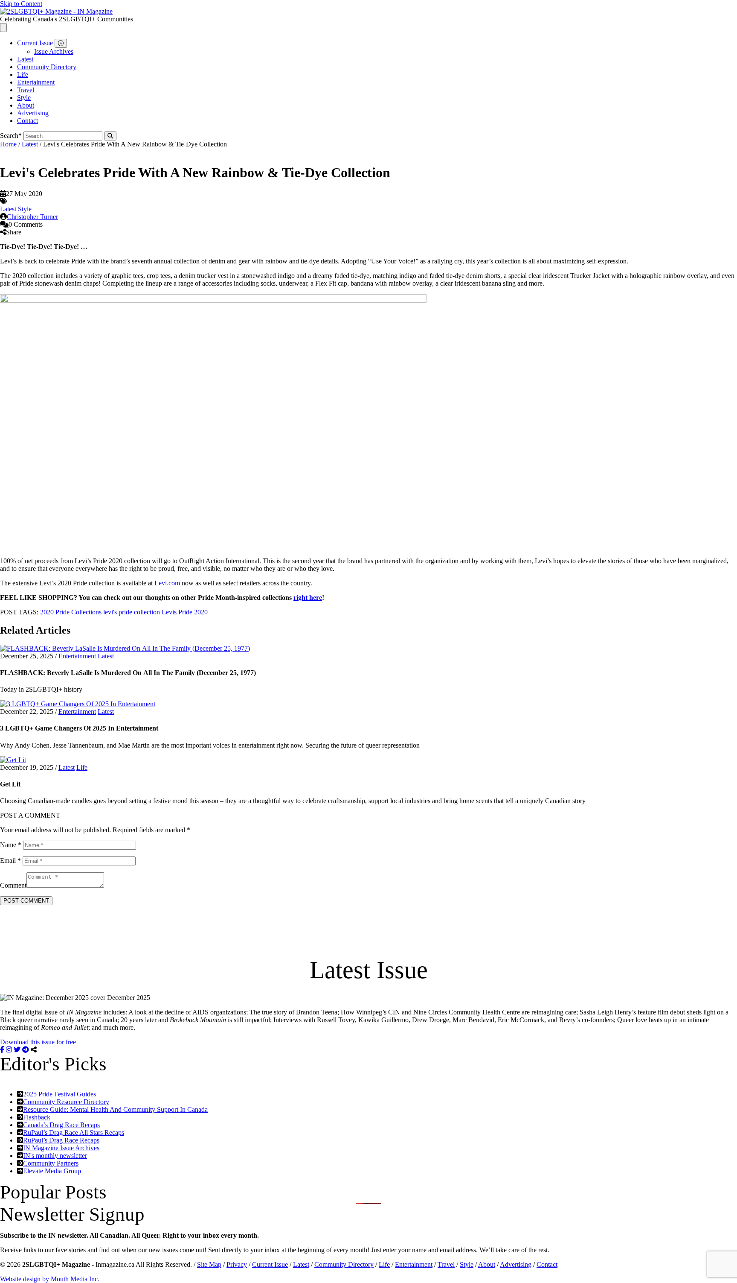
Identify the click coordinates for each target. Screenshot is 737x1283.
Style (24, 97)
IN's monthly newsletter (55, 1155)
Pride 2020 (193, 612)
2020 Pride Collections (71, 612)
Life (22, 74)
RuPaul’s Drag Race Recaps (61, 1140)
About (25, 105)
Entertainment (36, 82)
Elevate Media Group (52, 1171)
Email (10, 860)
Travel (25, 90)
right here (307, 597)
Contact (27, 120)
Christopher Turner (32, 216)
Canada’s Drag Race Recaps (61, 1124)
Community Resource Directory (66, 1101)
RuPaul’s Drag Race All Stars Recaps (73, 1132)
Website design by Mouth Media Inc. (49, 1279)
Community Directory (46, 66)
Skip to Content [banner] (21, 3)
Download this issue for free (38, 1042)
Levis (169, 612)
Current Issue (35, 43)
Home (8, 144)
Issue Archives (53, 51)
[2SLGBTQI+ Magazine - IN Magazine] (56, 11)
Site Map (209, 1264)
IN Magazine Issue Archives (61, 1147)
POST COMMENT (26, 900)
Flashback (36, 1117)
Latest (25, 59)
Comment (13, 885)
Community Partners (50, 1163)
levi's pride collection (131, 612)
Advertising (33, 113)
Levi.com (167, 583)
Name (10, 844)
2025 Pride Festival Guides (59, 1094)
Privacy (236, 1264)
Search (11, 135)
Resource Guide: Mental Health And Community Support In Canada (115, 1109)
